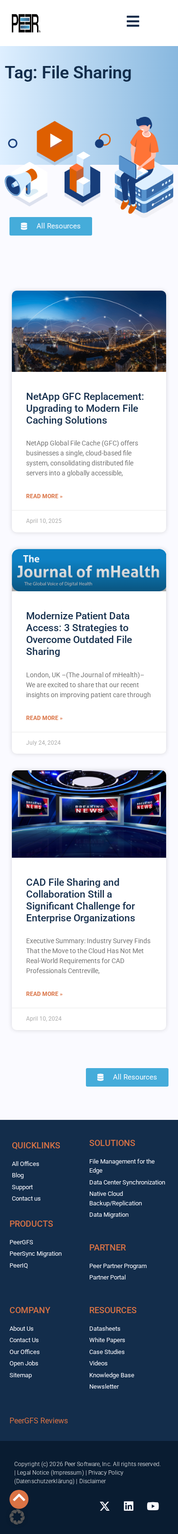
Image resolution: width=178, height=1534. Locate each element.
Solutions (112, 1143)
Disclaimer (92, 1481)
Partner (107, 1247)
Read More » (44, 496)
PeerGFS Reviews (38, 1420)
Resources (113, 1310)
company (29, 1310)
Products (31, 1224)
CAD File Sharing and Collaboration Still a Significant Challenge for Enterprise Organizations (80, 900)
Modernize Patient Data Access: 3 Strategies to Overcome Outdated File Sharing (79, 634)
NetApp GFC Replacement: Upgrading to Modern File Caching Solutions (85, 408)
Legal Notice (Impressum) (50, 1472)
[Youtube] (153, 1506)
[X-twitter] (104, 1506)
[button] (17, 1517)
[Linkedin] (129, 1506)
